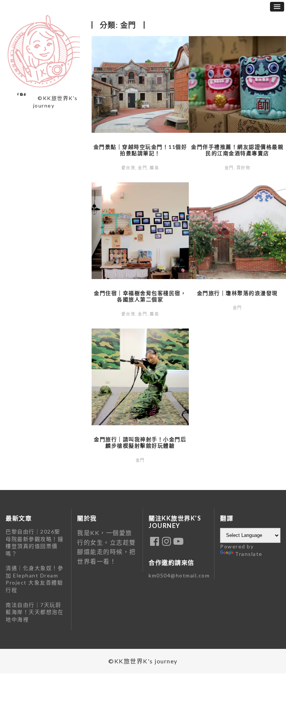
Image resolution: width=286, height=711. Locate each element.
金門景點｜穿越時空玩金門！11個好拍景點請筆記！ (140, 150)
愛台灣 (128, 167)
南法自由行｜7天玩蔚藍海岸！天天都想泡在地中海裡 (34, 612)
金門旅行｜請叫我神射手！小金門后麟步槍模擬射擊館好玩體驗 (140, 442)
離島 (154, 167)
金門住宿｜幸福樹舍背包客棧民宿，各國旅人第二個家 (140, 296)
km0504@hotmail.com (179, 575)
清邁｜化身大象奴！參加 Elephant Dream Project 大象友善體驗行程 (34, 579)
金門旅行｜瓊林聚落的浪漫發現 (237, 293)
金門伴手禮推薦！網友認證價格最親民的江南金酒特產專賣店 (237, 150)
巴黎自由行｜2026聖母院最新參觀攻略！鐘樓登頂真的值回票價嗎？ (34, 542)
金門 (142, 167)
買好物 (243, 167)
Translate (249, 554)
